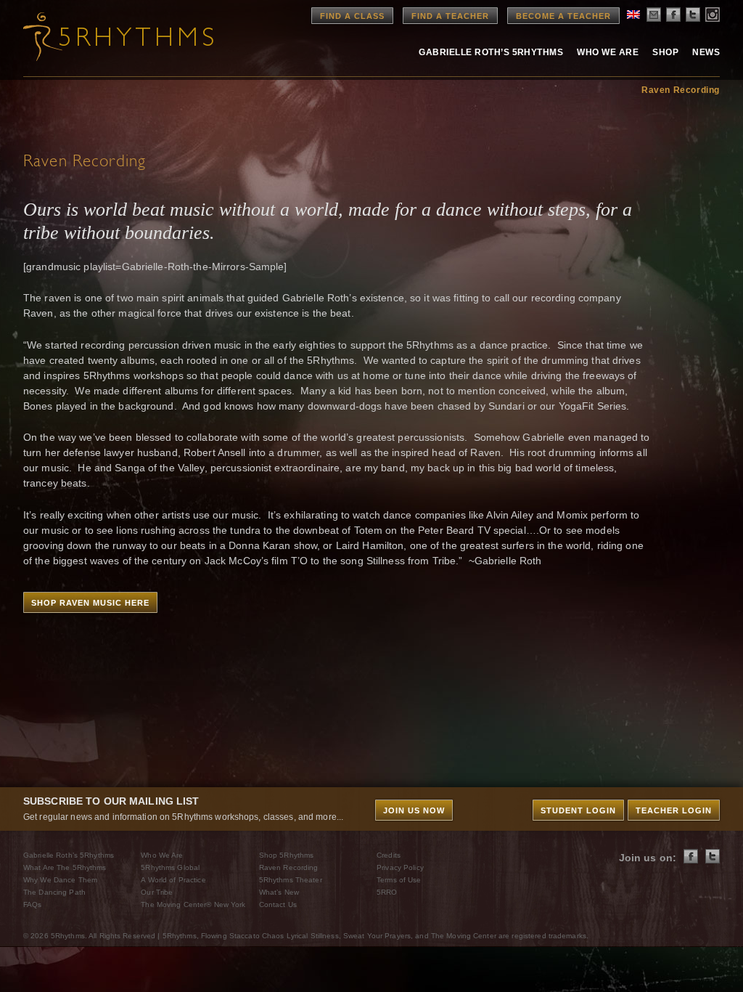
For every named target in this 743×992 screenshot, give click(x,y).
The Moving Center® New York (193, 904)
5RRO (387, 892)
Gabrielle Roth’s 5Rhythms (68, 855)
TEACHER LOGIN (674, 810)
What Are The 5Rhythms (65, 867)
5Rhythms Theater (290, 880)
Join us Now (414, 810)
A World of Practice (173, 880)
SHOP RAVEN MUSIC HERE (90, 602)
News (706, 52)
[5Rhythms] (103, 36)
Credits (389, 855)
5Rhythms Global (170, 867)
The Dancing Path (54, 892)
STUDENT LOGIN (578, 810)
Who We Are (608, 52)
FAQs (32, 904)
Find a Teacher (450, 16)
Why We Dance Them (60, 880)
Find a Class (352, 16)
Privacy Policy (400, 867)
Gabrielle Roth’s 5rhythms (491, 52)
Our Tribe (157, 892)
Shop (665, 52)
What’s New (279, 892)
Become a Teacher (563, 16)
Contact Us (278, 904)
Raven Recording (680, 90)
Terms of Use (399, 880)
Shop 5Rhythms (286, 855)
